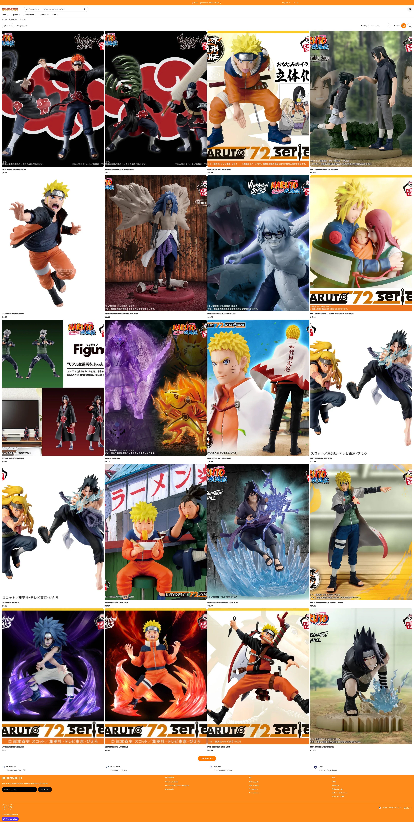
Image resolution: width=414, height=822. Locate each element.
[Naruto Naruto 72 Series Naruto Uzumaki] (156, 676)
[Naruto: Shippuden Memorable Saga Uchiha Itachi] (361, 99)
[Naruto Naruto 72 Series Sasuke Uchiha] (53, 676)
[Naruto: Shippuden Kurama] (156, 388)
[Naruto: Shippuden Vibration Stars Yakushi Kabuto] (258, 243)
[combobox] (56, 9)
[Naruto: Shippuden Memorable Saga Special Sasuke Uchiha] (156, 243)
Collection (13, 19)
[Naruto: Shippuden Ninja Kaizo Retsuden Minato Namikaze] (361, 532)
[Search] (85, 9)
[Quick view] (100, 35)
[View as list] (409, 25)
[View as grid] (403, 25)
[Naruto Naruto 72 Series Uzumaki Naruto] (258, 99)
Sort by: (364, 26)
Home (4, 19)
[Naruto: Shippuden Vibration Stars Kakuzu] (53, 99)
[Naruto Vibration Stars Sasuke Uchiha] (361, 388)
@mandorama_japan (118, 770)
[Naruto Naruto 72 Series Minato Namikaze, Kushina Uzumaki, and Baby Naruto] (361, 243)
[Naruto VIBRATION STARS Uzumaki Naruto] (53, 243)
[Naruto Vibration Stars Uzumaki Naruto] (258, 676)
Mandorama (13, 814)
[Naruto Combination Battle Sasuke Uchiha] (361, 676)
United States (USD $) (390, 807)
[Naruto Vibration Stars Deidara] (53, 532)
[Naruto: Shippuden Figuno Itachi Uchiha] (53, 388)
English (285, 3)
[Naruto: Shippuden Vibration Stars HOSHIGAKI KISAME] (156, 99)
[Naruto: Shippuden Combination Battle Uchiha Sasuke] (258, 532)
